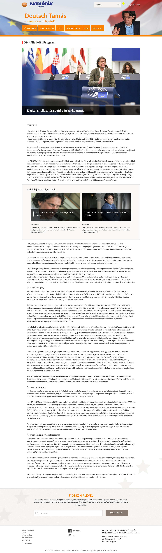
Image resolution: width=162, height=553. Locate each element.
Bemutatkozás (47, 28)
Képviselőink (30, 28)
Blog (86, 28)
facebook (76, 531)
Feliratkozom (116, 513)
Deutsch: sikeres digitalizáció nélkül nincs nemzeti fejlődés (106, 213)
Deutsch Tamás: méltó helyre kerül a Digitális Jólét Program (55, 213)
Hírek (60, 28)
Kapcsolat (98, 28)
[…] (44, 232)
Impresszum (27, 543)
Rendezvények (73, 28)
